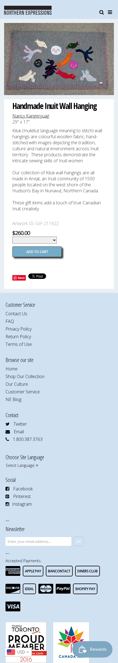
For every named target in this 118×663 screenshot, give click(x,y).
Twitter (20, 424)
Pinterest (22, 496)
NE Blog (13, 399)
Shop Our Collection (24, 376)
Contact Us (16, 314)
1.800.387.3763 (28, 439)
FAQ (9, 321)
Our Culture (16, 384)
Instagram (22, 504)
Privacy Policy (18, 329)
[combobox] (18, 652)
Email (19, 432)
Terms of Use (18, 344)
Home (11, 369)
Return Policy (18, 337)
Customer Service (22, 392)
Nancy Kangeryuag (30, 116)
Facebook (23, 489)
